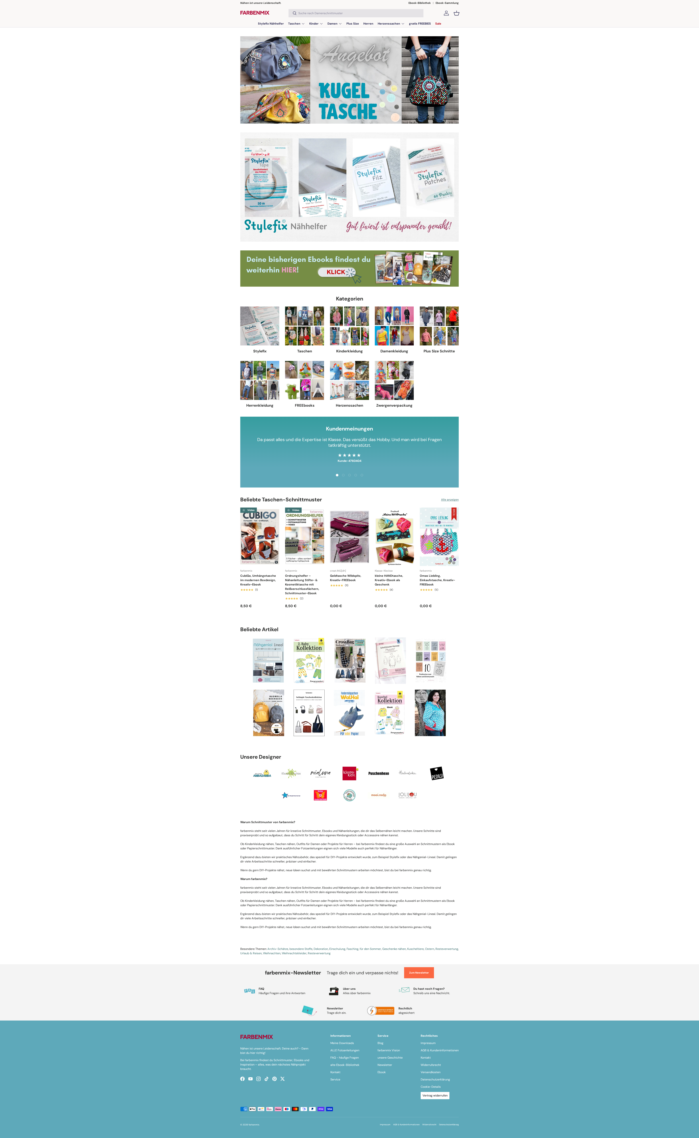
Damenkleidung (394, 351)
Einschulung (337, 949)
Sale (438, 23)
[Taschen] (304, 325)
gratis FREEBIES (420, 23)
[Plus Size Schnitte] (439, 325)
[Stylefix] (259, 325)
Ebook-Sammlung (447, 3)
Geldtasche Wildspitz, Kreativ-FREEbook (345, 578)
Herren (368, 23)
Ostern (429, 949)
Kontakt (335, 1072)
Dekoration (321, 949)
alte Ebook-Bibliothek (344, 1065)
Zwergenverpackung (394, 405)
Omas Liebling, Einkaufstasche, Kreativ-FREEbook (437, 580)
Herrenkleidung (259, 405)
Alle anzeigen (450, 500)
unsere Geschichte (390, 1058)
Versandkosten (431, 1072)
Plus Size (352, 23)
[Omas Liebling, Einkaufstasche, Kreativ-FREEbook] (439, 537)
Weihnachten (272, 953)
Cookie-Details (431, 1087)
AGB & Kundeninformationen (440, 1050)
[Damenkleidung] (394, 325)
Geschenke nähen (394, 949)
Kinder (314, 23)
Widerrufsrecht (431, 1065)
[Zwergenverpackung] (394, 380)
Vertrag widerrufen (435, 1095)
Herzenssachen (389, 23)
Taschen (294, 23)
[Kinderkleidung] (349, 325)
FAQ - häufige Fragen (344, 1058)
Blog (380, 1043)
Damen (332, 23)
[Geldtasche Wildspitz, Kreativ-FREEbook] (349, 537)
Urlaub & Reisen (251, 953)
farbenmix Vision (389, 1050)
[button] (457, 13)
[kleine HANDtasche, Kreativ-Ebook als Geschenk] (394, 537)
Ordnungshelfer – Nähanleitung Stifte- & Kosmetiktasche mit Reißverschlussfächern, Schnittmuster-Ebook (302, 584)
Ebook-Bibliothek (419, 3)
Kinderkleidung (349, 351)
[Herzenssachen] (349, 380)
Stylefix (259, 351)
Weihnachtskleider (294, 953)
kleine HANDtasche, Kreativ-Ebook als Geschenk (389, 580)
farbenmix (254, 1124)
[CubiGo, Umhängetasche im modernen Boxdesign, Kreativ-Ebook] (259, 537)
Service (335, 1079)
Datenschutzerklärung (435, 1079)
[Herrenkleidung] (259, 380)
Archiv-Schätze (277, 949)
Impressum (428, 1043)
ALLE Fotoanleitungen (344, 1050)
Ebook (382, 1072)
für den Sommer (370, 949)
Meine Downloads (342, 1043)
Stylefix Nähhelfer (271, 23)
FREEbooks (305, 405)
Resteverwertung (446, 949)
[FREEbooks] (304, 380)
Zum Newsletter (419, 972)
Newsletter (385, 1065)
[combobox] (356, 13)
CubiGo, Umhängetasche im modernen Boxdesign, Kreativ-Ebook (258, 580)
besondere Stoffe (300, 949)
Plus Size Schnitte (439, 351)
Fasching (352, 949)
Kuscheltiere (415, 949)
